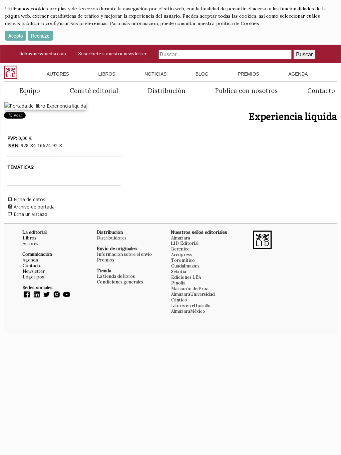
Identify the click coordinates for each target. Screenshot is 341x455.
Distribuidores (112, 237)
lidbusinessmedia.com (42, 54)
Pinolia (178, 282)
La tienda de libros (116, 276)
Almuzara (180, 237)
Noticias (156, 74)
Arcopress (181, 254)
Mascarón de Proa (189, 288)
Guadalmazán (185, 265)
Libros (106, 74)
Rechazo (40, 35)
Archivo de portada (33, 207)
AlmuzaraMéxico (188, 311)
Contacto (321, 91)
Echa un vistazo (29, 214)
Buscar (304, 54)
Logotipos (33, 276)
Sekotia (178, 271)
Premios (248, 74)
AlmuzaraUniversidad (193, 294)
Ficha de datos (28, 199)
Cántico (179, 299)
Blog (201, 74)
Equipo (29, 91)
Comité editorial (94, 91)
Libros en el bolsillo (190, 305)
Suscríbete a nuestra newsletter (112, 54)
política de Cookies (237, 23)
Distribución (166, 91)
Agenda (298, 74)
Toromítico (183, 260)
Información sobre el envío (124, 254)
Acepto (15, 35)
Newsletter (34, 271)
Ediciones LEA (186, 277)
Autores (58, 74)
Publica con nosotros (246, 91)
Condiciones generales (120, 281)
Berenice (180, 248)
